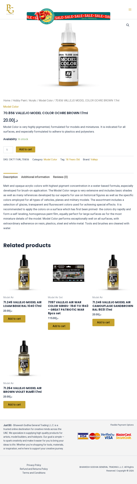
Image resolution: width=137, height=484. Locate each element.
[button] (128, 25)
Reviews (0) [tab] (60, 177)
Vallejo (94, 159)
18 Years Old (72, 159)
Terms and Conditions (33, 472)
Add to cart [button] (14, 318)
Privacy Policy (34, 465)
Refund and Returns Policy (34, 469)
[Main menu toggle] (130, 9)
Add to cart (25, 149)
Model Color (46, 100)
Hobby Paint (20, 100)
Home (6, 100)
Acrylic (32, 100)
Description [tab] (10, 177)
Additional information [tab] (35, 177)
